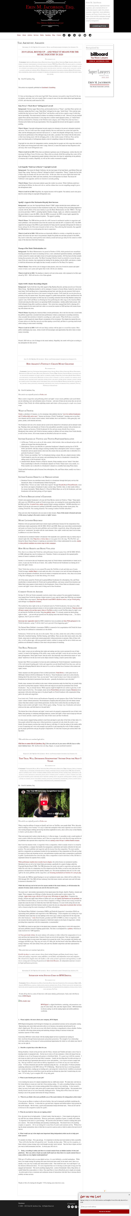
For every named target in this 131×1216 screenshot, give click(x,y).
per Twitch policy (75, 599)
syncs (76, 987)
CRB (53, 64)
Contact (59, 35)
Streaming (46, 373)
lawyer (65, 772)
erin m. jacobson (76, 64)
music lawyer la (68, 379)
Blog (53, 35)
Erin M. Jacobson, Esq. (50, 6)
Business (35, 62)
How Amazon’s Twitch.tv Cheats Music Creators (50, 363)
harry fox (22, 66)
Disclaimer (21, 1203)
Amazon (71, 62)
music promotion (40, 987)
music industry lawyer (59, 68)
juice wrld (65, 375)
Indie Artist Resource (53, 961)
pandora (65, 70)
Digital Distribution (32, 983)
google (49, 772)
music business (38, 68)
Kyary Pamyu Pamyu (74, 375)
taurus (62, 72)
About (24, 35)
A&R (79, 983)
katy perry (43, 66)
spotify (35, 72)
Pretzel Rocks (62, 381)
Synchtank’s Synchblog (48, 87)
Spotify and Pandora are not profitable (68, 898)
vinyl (79, 987)
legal (69, 772)
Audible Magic (33, 571)
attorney (79, 768)
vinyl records (47, 989)
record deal (71, 381)
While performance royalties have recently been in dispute (35, 862)
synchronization (54, 72)
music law (70, 68)
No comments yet (50, 59)
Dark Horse (58, 64)
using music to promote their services (70, 905)
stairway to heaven (43, 72)
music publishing (58, 70)
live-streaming (23, 377)
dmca (38, 375)
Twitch (78, 383)
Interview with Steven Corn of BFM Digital (50, 975)
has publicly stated (49, 612)
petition (70, 928)
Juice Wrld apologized (70, 621)
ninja (48, 381)
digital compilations (38, 985)
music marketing (30, 987)
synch (56, 383)
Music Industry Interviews (57, 983)
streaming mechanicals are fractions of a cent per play (65, 873)
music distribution (75, 985)
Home (19, 35)
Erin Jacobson (67, 64)
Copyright (36, 371)
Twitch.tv (46, 385)
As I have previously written (26, 935)
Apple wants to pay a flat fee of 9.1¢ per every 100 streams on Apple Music (46, 896)
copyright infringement (29, 64)
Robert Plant (73, 70)
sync (53, 383)
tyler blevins (53, 385)
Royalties (39, 373)
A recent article (36, 504)
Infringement (43, 371)
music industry (48, 68)
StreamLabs (62, 485)
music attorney (63, 66)
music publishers (31, 381)
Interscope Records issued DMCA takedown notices (52, 599)
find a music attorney (35, 772)
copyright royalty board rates (59, 770)
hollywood (55, 772)
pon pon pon (54, 381)
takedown (72, 383)
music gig (21, 987)
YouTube (54, 989)
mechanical (75, 772)
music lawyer (58, 379)
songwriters (64, 778)
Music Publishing (75, 371)
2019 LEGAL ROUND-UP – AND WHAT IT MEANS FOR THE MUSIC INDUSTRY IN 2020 (50, 53)
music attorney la (73, 66)
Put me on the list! (104, 1211)
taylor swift (68, 72)
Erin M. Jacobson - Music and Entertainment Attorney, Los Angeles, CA (57, 47)
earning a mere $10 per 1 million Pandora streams (64, 840)
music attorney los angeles (69, 377)
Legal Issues (51, 62)
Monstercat (41, 377)
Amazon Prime (67, 373)
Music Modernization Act (44, 70)
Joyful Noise (35, 66)
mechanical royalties (34, 774)
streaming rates (49, 780)
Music (58, 371)
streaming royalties (60, 780)
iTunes (61, 772)
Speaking (48, 35)
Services (36, 35)
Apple (75, 62)
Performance (23, 373)
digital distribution (51, 985)
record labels (27, 383)
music (47, 377)
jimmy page (28, 66)
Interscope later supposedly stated (28, 621)
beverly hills (24, 770)
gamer (53, 375)
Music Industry (60, 62)
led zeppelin (50, 66)
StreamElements (72, 485)
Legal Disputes (42, 62)
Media (42, 35)
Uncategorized (69, 983)
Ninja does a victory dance (41, 539)
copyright (75, 373)
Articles (30, 35)
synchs (72, 987)
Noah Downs (60, 673)
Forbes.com (43, 394)
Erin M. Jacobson (23, 954)
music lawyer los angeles (28, 70)
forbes (45, 772)
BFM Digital (28, 985)
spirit (30, 72)
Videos (52, 373)
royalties (34, 383)
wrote (34, 918)
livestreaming (33, 377)
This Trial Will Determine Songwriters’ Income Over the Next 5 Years (50, 759)
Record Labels (32, 373)
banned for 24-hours (35, 601)
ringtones (48, 987)
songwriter (24, 72)
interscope (58, 375)
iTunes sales (65, 985)
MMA (56, 66)
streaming (48, 383)
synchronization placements (60, 987)
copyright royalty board (44, 64)
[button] (104, 1196)
